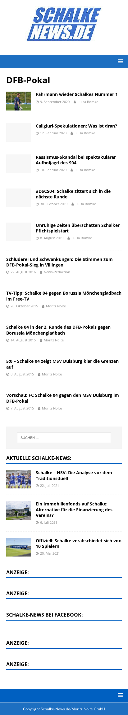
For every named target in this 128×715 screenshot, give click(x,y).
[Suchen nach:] (64, 437)
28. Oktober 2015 (24, 306)
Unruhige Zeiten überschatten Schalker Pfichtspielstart (78, 228)
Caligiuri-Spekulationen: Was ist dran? (76, 126)
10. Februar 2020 (53, 169)
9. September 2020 (55, 101)
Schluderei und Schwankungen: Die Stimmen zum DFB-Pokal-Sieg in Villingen (59, 262)
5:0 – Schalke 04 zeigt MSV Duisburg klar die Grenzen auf (62, 364)
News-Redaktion (57, 272)
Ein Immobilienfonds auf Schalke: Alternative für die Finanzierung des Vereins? (74, 509)
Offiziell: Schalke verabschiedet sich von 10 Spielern (78, 543)
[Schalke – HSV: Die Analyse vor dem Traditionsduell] (18, 479)
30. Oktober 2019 (53, 204)
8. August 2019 (51, 238)
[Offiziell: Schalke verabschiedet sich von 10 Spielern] (18, 547)
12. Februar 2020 (53, 133)
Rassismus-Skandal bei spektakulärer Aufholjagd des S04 (76, 160)
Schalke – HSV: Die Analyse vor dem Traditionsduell (74, 475)
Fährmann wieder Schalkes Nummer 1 (77, 94)
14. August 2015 (23, 340)
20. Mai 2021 (50, 553)
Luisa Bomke (88, 101)
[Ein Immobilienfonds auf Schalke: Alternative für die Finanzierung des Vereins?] (18, 510)
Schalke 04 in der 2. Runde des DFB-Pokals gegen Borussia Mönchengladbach (58, 330)
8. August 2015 (22, 374)
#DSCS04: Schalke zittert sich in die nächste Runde (73, 194)
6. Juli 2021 (48, 522)
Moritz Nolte (56, 306)
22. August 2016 (23, 272)
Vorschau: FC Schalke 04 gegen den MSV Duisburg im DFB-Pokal (62, 398)
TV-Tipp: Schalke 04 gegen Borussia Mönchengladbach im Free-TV (63, 295)
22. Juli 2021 (49, 485)
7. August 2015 (22, 408)
